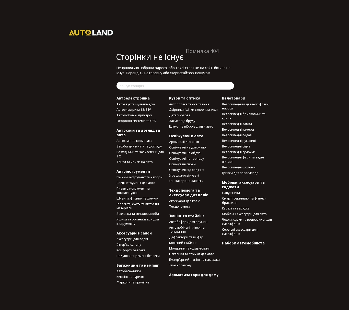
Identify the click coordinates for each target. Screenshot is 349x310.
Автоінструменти (133, 171)
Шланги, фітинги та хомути (137, 198)
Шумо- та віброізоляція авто (191, 126)
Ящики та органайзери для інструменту (138, 221)
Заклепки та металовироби (138, 213)
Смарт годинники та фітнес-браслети (243, 200)
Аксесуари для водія (132, 239)
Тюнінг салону (180, 265)
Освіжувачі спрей (182, 164)
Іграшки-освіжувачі (184, 175)
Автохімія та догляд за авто (138, 132)
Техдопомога (179, 206)
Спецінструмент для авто (136, 182)
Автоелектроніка (133, 98)
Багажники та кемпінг (138, 265)
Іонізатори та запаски (186, 180)
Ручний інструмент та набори (139, 177)
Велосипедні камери (238, 129)
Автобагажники (129, 271)
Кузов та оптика (184, 98)
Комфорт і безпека (131, 250)
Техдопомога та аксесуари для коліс (188, 192)
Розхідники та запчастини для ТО (140, 154)
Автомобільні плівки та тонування (187, 229)
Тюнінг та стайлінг (186, 215)
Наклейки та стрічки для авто (191, 254)
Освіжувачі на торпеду (186, 158)
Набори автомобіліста (243, 243)
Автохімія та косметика (134, 140)
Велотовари (233, 98)
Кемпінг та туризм (130, 276)
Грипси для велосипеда (240, 172)
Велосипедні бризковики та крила (243, 115)
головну (155, 72)
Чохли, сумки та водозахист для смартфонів (247, 221)
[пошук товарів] (230, 86)
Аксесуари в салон (134, 233)
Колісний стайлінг (183, 242)
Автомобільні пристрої (134, 115)
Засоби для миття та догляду (139, 146)
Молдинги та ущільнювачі (189, 248)
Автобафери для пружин (188, 221)
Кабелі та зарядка (236, 208)
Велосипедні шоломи (238, 167)
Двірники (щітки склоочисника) (193, 109)
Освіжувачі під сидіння (186, 169)
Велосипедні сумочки (238, 152)
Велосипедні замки (237, 123)
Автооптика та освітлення (189, 104)
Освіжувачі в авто (186, 135)
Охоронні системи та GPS (136, 120)
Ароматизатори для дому (193, 274)
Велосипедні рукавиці (239, 140)
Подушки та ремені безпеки (138, 255)
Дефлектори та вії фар (186, 237)
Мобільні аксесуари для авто (244, 214)
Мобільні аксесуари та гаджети (243, 184)
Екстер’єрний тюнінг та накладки (194, 259)
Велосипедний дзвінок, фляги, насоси (245, 106)
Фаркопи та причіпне (133, 282)
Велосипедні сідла (236, 146)
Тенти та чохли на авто (135, 161)
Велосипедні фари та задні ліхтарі (243, 159)
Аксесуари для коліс (184, 201)
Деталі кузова (179, 115)
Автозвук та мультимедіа (136, 104)
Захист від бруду (182, 120)
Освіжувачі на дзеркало (187, 147)
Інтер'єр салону (129, 244)
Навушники (231, 192)
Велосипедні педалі (237, 135)
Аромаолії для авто (184, 141)
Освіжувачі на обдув (185, 153)
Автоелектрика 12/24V (134, 109)
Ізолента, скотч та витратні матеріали (138, 206)
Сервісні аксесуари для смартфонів (240, 231)
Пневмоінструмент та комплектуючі (133, 190)
